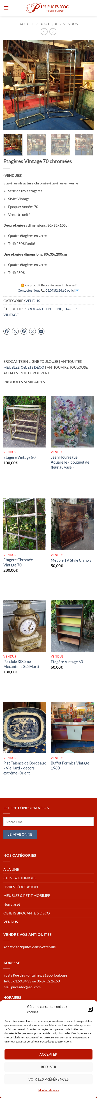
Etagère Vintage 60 (67, 661)
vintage (11, 314)
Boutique (48, 24)
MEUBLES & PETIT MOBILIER (26, 895)
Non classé (11, 904)
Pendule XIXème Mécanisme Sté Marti (21, 664)
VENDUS (70, 24)
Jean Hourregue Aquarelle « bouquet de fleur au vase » (70, 462)
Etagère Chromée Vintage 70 (18, 562)
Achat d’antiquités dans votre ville (29, 947)
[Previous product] (52, 31)
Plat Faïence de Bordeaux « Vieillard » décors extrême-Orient (24, 768)
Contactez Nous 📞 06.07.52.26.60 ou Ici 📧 (48, 290)
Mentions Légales (48, 1090)
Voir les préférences (48, 1079)
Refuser (48, 1067)
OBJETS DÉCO (32, 367)
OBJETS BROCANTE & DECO (26, 913)
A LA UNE (11, 869)
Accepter (48, 1054)
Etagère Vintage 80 (19, 457)
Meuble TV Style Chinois (71, 560)
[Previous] (11, 85)
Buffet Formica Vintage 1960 (70, 765)
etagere (71, 309)
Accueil (27, 24)
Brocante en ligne (44, 309)
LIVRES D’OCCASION (20, 887)
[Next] (86, 85)
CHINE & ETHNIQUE (20, 878)
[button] (90, 1009)
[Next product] (44, 31)
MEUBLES (11, 367)
